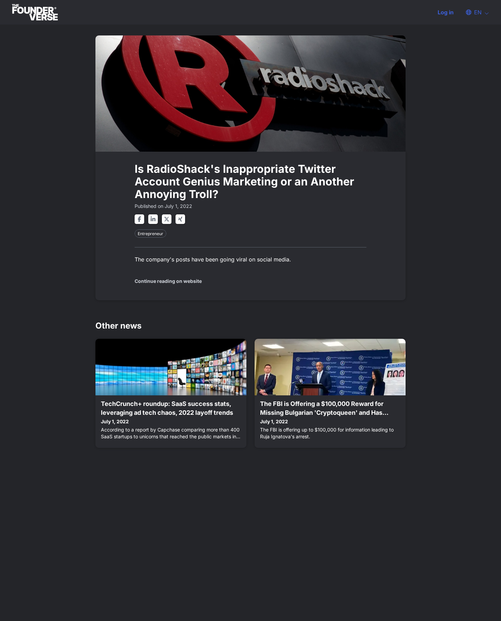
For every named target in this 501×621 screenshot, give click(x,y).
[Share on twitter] (166, 219)
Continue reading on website (168, 281)
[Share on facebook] (139, 219)
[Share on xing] (180, 219)
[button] (474, 12)
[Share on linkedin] (153, 219)
